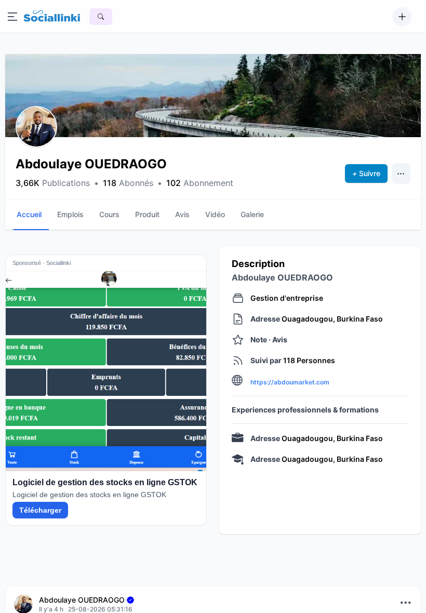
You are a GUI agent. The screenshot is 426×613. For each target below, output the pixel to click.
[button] (36, 126)
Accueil (29, 214)
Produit (147, 214)
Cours (109, 214)
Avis (182, 214)
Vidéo (215, 214)
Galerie (252, 214)
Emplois (70, 214)
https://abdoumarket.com (289, 382)
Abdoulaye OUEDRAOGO (82, 599)
